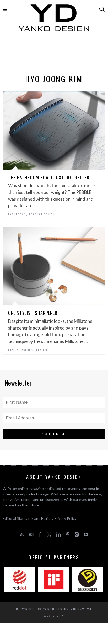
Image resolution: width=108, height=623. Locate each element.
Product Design (42, 214)
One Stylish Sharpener (32, 312)
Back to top (53, 615)
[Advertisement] (54, 54)
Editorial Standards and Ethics (27, 518)
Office (13, 350)
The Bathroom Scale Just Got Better (48, 177)
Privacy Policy (65, 518)
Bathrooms (17, 214)
